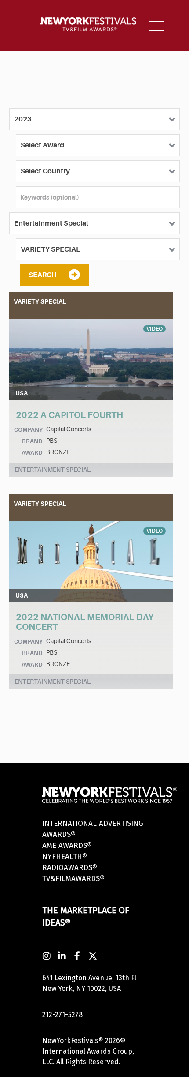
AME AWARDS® (67, 845)
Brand (32, 441)
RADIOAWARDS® (69, 867)
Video (154, 329)
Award (32, 452)
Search (43, 275)
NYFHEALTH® (64, 856)
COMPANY (28, 429)
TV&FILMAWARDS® (73, 878)
